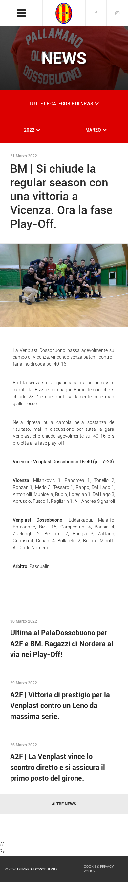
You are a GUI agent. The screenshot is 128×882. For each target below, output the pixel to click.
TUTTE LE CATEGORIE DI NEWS (61, 103)
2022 (29, 130)
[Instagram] (117, 13)
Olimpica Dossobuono (37, 869)
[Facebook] (96, 13)
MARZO (93, 130)
